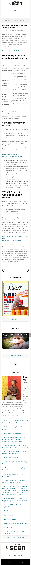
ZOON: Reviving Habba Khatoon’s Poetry (16, 523)
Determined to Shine (10, 519)
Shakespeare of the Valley (25, 380)
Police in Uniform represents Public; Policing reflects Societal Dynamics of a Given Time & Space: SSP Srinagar (14, 439)
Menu (16, 16)
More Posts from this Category (15, 537)
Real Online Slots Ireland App (10, 154)
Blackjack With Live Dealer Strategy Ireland (15, 51)
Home (3, 20)
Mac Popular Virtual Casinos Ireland (12, 156)
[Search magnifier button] (27, 270)
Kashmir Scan (15, 3)
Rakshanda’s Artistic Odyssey (12, 433)
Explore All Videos (15, 355)
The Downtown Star (10, 511)
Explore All (15, 319)
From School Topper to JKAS (12, 457)
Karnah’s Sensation (9, 515)
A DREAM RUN (8, 527)
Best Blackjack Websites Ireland (11, 241)
